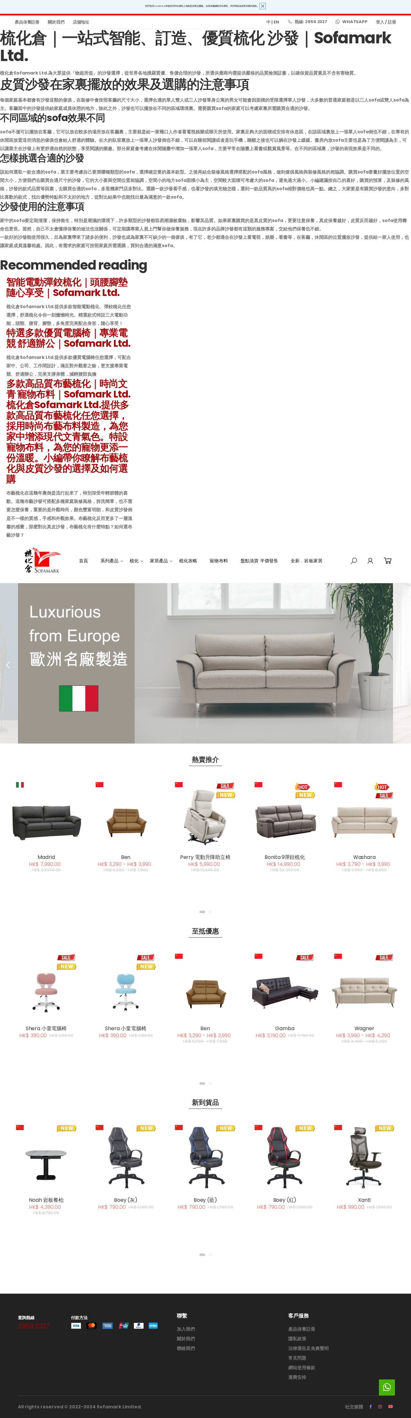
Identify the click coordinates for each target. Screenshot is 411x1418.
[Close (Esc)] (353, 601)
